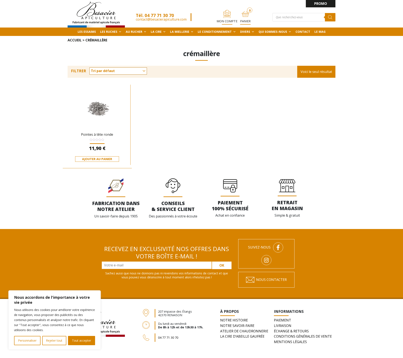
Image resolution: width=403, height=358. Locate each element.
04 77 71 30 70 (159, 15)
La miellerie (179, 32)
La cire (156, 32)
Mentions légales (290, 342)
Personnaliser (27, 340)
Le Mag (320, 32)
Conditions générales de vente (303, 336)
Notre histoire (234, 320)
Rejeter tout (54, 340)
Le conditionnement (215, 32)
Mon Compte (227, 21)
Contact (303, 32)
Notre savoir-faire (237, 325)
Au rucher (134, 32)
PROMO (320, 3)
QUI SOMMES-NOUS (273, 32)
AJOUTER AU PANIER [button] (97, 159)
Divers (245, 32)
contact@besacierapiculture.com (161, 19)
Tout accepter (81, 340)
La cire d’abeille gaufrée (242, 336)
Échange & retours (291, 331)
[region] (54, 320)
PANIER (245, 21)
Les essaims (87, 32)
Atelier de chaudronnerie (244, 331)
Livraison (282, 325)
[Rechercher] (330, 17)
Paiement (282, 320)
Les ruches (108, 32)
